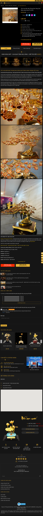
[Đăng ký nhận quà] (42, 253)
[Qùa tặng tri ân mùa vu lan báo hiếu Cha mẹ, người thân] (3, 289)
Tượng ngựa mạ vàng (22, 512)
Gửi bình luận (3, 326)
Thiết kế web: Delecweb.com (21, 510)
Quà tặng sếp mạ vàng (4, 513)
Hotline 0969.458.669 (30, 430)
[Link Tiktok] (40, 0)
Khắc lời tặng (6, 371)
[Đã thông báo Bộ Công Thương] (21, 505)
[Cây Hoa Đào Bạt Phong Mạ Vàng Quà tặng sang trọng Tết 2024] (10, 22)
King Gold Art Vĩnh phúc (7, 389)
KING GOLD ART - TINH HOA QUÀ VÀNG (11, 384)
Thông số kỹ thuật (16, 48)
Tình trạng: (23, 20)
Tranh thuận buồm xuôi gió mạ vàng (33, 513)
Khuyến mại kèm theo (26, 39)
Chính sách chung (5, 493)
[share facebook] (27, 15)
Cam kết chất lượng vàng (8, 364)
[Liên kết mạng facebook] (42, 257)
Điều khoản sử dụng (5, 500)
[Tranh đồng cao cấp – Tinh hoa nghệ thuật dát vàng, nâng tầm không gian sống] (3, 281)
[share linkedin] (34, 15)
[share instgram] (32, 15)
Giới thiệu (3, 496)
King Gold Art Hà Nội (6, 386)
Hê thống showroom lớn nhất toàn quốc (26, 450)
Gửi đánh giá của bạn (21, 304)
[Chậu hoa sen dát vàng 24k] (21, 340)
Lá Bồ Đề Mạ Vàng (12, 513)
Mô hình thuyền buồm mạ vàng (21, 513)
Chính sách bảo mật (5, 501)
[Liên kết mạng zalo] (42, 260)
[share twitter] (29, 15)
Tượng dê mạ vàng (30, 512)
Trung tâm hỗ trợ (5, 484)
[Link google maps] (41, 0)
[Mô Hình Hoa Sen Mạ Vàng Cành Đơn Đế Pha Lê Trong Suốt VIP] (7, 340)
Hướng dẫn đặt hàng (6, 486)
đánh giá (22, 297)
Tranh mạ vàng (10, 512)
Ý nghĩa (5, 48)
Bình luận (2, 317)
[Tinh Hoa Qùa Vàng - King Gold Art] (6, 3)
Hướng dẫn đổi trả (5, 490)
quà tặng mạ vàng (4, 512)
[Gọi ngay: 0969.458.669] (42, 255)
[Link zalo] (37, 0)
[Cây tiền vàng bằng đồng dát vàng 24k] (35, 340)
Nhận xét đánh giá (26, 48)
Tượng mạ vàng (16, 512)
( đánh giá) (28, 12)
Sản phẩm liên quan (37, 48)
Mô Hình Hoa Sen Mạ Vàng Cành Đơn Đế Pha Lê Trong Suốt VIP (7, 348)
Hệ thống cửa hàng (23, 462)
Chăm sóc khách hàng (6, 481)
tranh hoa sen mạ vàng (38, 512)
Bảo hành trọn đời (7, 367)
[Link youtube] (38, 0)
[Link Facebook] (35, 0)
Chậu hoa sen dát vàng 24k (21, 347)
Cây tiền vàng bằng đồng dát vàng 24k (35, 348)
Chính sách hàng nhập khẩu (7, 488)
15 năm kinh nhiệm (37, 448)
